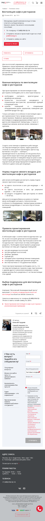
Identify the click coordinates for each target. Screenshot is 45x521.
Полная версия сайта (22, 514)
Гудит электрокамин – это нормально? (11, 393)
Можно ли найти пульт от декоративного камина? (10, 375)
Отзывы (6, 58)
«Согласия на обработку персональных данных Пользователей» (34, 409)
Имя (27, 354)
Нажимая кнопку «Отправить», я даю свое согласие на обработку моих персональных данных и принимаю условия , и (35, 415)
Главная (4, 8)
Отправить (33, 440)
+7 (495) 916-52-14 (20, 2)
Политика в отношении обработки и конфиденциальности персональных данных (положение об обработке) (22, 500)
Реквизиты (7, 53)
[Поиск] (33, 3)
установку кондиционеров (20, 292)
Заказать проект (11, 44)
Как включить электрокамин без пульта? (11, 385)
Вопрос (28, 376)
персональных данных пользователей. (29, 498)
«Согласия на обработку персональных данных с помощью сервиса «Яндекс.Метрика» (34, 418)
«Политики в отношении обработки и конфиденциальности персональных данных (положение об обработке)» (35, 429)
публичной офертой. (36, 497)
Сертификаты (29, 53)
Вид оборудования (32, 369)
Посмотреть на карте (10, 463)
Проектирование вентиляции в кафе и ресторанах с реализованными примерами (23, 305)
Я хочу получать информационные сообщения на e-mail (33, 390)
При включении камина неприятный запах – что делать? (11, 402)
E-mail (28, 361)
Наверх (27, 510)
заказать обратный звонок (20, 3)
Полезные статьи (14, 8)
